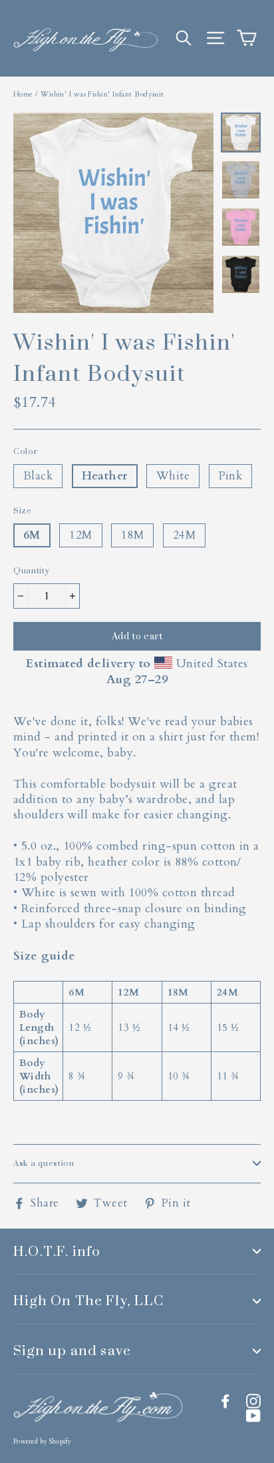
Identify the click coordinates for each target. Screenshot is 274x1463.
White (173, 475)
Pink (231, 475)
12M (80, 535)
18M (132, 535)
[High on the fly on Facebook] (225, 1401)
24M (184, 535)
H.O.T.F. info (57, 1251)
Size (22, 511)
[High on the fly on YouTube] (253, 1415)
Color (25, 451)
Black (38, 475)
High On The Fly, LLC (88, 1300)
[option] (113, 213)
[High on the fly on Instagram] (253, 1401)
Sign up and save (72, 1350)
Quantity (31, 571)
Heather (105, 475)
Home (23, 94)
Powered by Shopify (42, 1441)
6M (32, 535)
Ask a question (43, 1163)
